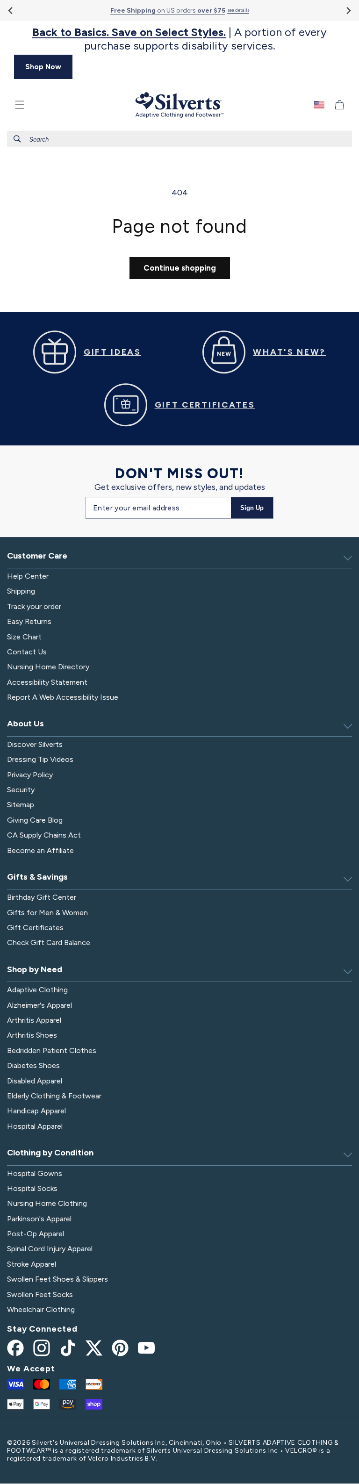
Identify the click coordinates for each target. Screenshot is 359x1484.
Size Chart (24, 636)
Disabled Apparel (34, 1080)
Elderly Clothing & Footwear (54, 1095)
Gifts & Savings (37, 877)
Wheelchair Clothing (41, 1309)
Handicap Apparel (36, 1110)
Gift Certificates (35, 927)
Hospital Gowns (34, 1173)
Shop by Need (34, 969)
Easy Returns (29, 621)
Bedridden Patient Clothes (51, 1050)
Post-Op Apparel (35, 1233)
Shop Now (43, 66)
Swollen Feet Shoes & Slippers (57, 1279)
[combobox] (179, 139)
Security (21, 789)
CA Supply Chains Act (44, 835)
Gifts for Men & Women (47, 912)
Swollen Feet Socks (40, 1294)
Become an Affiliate (40, 850)
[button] (19, 104)
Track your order (34, 606)
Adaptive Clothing (37, 989)
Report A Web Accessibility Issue (62, 697)
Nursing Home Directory (48, 666)
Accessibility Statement (47, 682)
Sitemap (20, 804)
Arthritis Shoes (32, 1035)
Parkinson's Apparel (39, 1218)
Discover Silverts (35, 744)
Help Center (28, 576)
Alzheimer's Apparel (39, 1005)
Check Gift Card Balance (48, 942)
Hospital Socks (32, 1188)
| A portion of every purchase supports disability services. (179, 39)
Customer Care (37, 556)
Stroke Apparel (31, 1264)
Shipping (21, 591)
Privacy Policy (30, 774)
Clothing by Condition (50, 1152)
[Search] (17, 138)
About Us (25, 723)
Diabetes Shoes (33, 1065)
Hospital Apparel (35, 1126)
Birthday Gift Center (41, 897)
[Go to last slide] (11, 10)
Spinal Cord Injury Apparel (50, 1248)
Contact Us (27, 651)
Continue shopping (180, 267)
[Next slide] (348, 10)
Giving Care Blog (35, 820)
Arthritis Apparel (34, 1020)
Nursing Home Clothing (47, 1203)
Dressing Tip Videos (40, 759)
